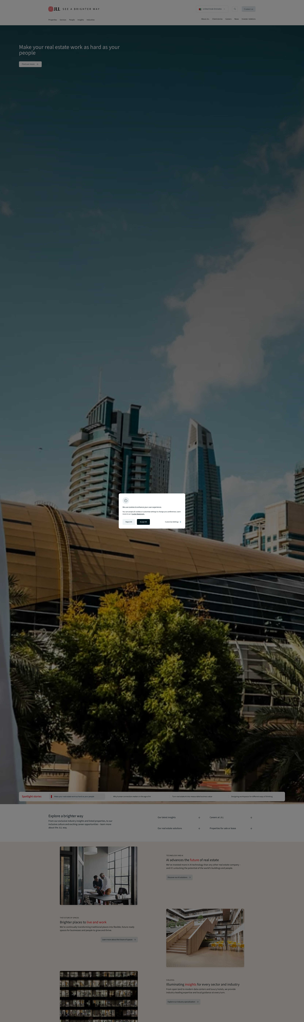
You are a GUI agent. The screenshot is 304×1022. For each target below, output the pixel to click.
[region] (152, 511)
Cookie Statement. (138, 514)
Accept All (143, 522)
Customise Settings (173, 521)
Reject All (129, 522)
